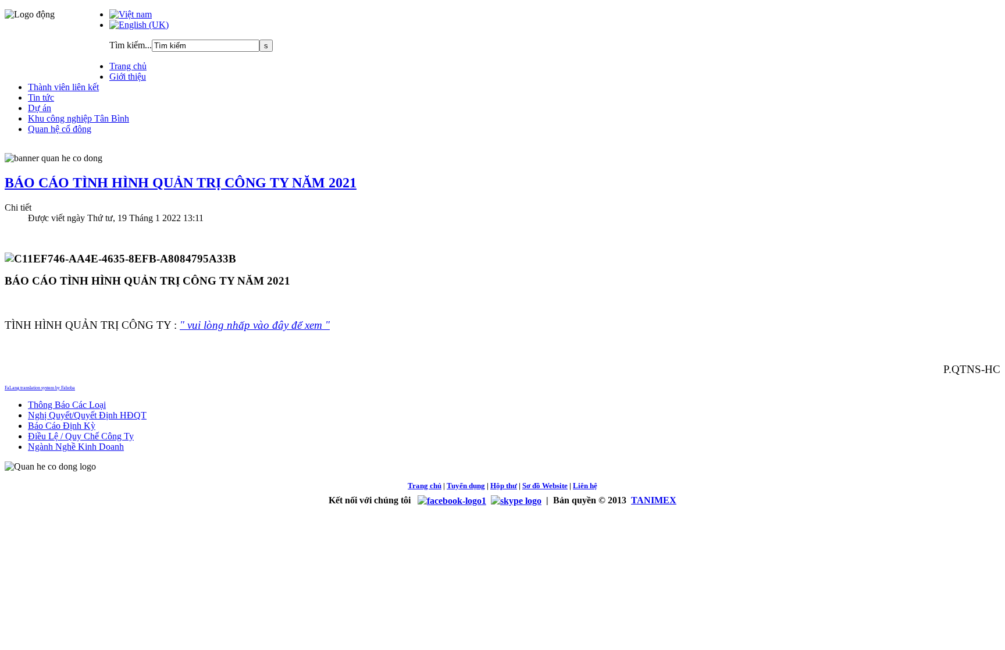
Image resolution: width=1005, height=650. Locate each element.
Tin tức (41, 97)
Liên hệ (585, 485)
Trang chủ (128, 66)
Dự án (39, 108)
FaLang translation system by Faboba (40, 387)
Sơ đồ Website (545, 485)
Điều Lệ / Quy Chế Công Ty (81, 436)
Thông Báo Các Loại (67, 405)
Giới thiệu (127, 76)
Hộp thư (503, 485)
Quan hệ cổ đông (59, 129)
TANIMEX (653, 500)
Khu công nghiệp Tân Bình (78, 118)
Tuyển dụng (466, 485)
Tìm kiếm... (130, 45)
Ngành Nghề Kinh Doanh (76, 447)
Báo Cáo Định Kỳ (61, 426)
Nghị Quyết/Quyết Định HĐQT (87, 415)
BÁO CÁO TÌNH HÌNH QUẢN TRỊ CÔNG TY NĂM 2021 (181, 182)
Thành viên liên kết (63, 87)
